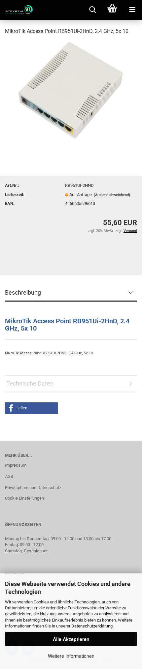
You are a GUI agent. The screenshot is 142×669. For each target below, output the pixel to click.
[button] (31, 408)
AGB (9, 476)
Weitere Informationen (71, 656)
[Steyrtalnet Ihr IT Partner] (16, 10)
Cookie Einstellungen (24, 498)
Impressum (15, 465)
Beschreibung (23, 292)
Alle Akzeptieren (71, 639)
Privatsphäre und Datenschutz (33, 487)
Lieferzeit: (14, 194)
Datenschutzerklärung (92, 626)
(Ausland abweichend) (112, 195)
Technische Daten (30, 383)
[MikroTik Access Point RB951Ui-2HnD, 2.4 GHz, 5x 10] (71, 90)
